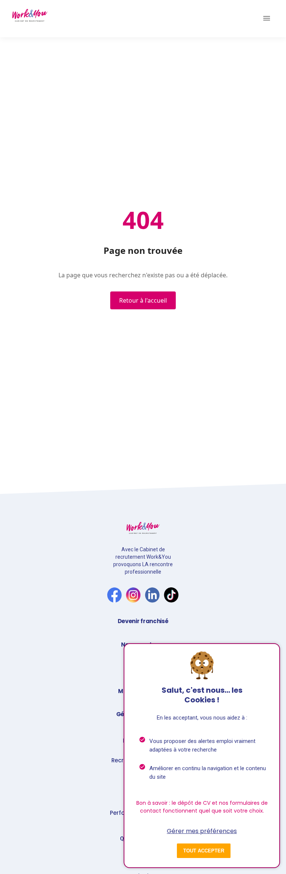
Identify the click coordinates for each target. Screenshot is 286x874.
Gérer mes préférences (202, 831)
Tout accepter (203, 851)
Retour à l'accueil (143, 300)
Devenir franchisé (143, 621)
